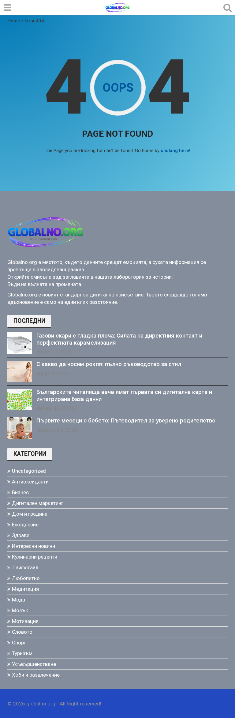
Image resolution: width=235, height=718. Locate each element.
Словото (22, 632)
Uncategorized (29, 471)
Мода (18, 600)
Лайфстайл (25, 567)
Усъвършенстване (34, 664)
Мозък (20, 610)
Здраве (20, 535)
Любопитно (26, 578)
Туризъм (22, 653)
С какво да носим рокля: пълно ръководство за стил (108, 364)
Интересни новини (33, 546)
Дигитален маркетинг (37, 503)
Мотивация (25, 621)
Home (13, 21)
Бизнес (20, 492)
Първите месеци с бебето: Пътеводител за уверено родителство (125, 420)
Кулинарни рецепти (34, 557)
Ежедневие (25, 524)
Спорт (19, 643)
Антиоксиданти (30, 482)
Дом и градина (29, 514)
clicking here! (175, 150)
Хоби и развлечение (36, 675)
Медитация (25, 589)
